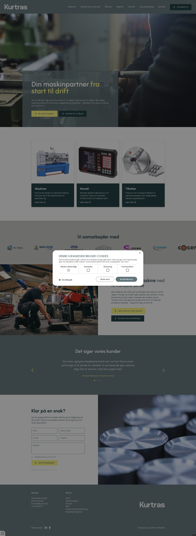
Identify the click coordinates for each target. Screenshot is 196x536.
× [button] (140, 253)
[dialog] (98, 268)
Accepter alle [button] (126, 279)
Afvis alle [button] (105, 279)
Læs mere (125, 262)
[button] (65, 280)
